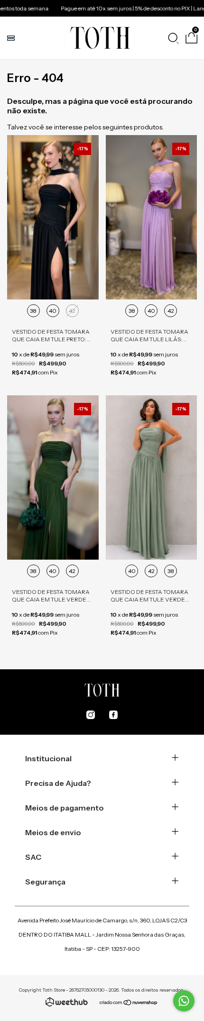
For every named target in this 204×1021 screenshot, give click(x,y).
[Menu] (12, 38)
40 (52, 310)
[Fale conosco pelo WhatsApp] (184, 1001)
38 (33, 310)
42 (72, 310)
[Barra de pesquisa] (173, 37)
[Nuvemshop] (128, 1003)
